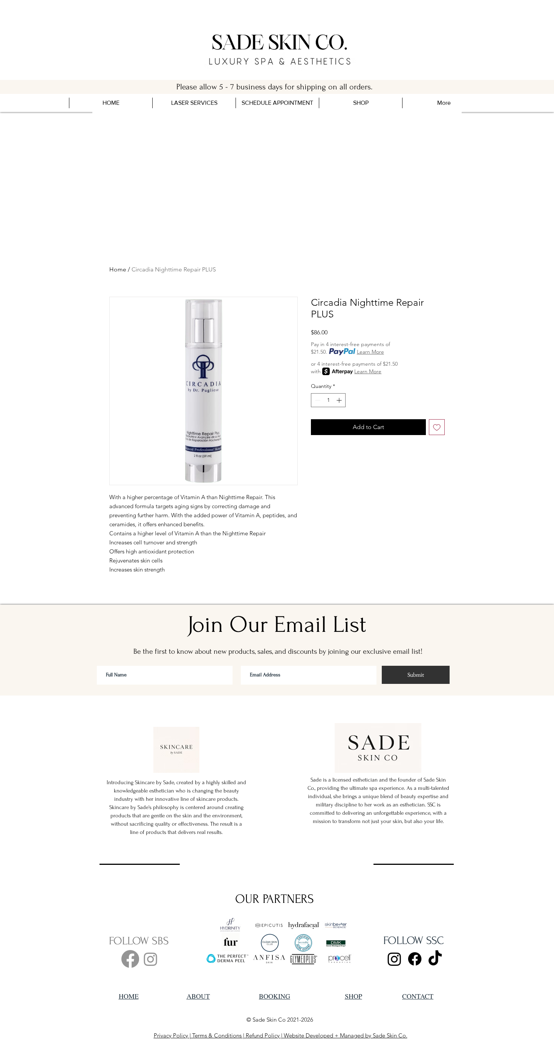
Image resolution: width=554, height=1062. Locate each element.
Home (117, 269)
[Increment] (339, 400)
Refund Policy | (263, 1035)
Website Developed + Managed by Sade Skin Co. (344, 1035)
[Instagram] (150, 959)
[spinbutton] (328, 400)
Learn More (370, 351)
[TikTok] (435, 959)
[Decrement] (316, 400)
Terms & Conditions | (217, 1035)
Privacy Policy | (172, 1035)
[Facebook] (130, 959)
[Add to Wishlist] (437, 427)
